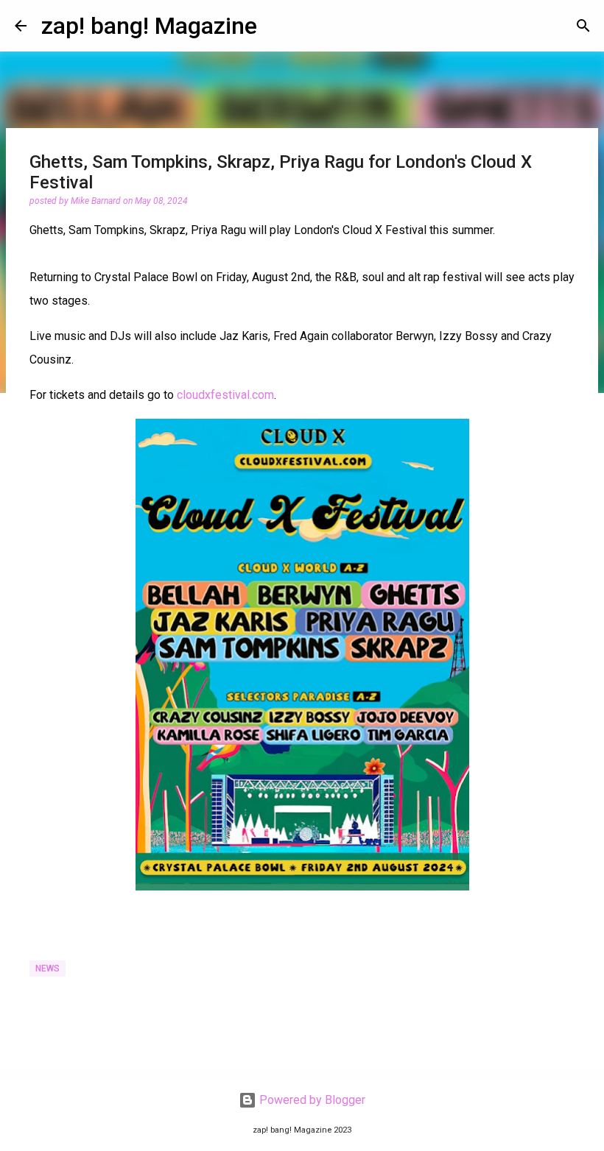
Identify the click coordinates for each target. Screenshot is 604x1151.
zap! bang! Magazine (149, 26)
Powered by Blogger (310, 1100)
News (47, 968)
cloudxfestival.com (225, 395)
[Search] (583, 25)
